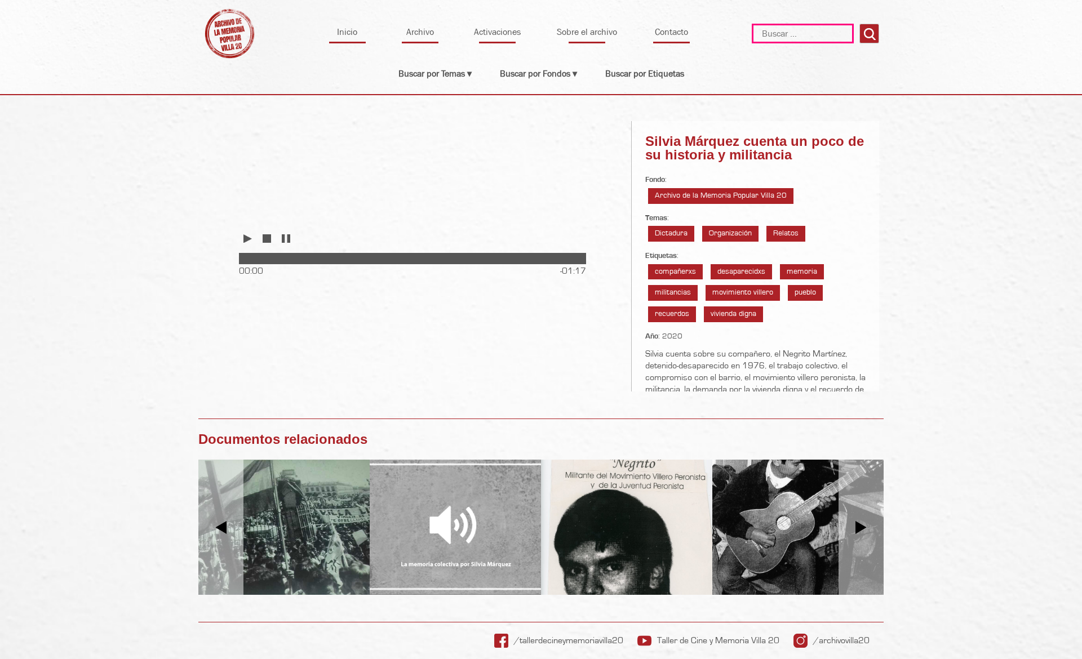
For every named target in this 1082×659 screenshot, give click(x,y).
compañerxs (675, 271)
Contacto (671, 32)
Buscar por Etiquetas (644, 73)
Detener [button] (266, 238)
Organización (730, 233)
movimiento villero (742, 292)
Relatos (786, 233)
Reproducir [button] (247, 238)
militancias (673, 292)
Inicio (347, 32)
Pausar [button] (285, 238)
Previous (221, 527)
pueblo (805, 292)
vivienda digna (733, 314)
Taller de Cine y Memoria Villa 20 (718, 640)
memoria (802, 271)
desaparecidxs (741, 271)
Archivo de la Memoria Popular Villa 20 (721, 195)
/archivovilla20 (841, 640)
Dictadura (671, 233)
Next (861, 527)
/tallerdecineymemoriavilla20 (568, 640)
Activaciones (497, 32)
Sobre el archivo (587, 32)
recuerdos (672, 314)
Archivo (420, 32)
